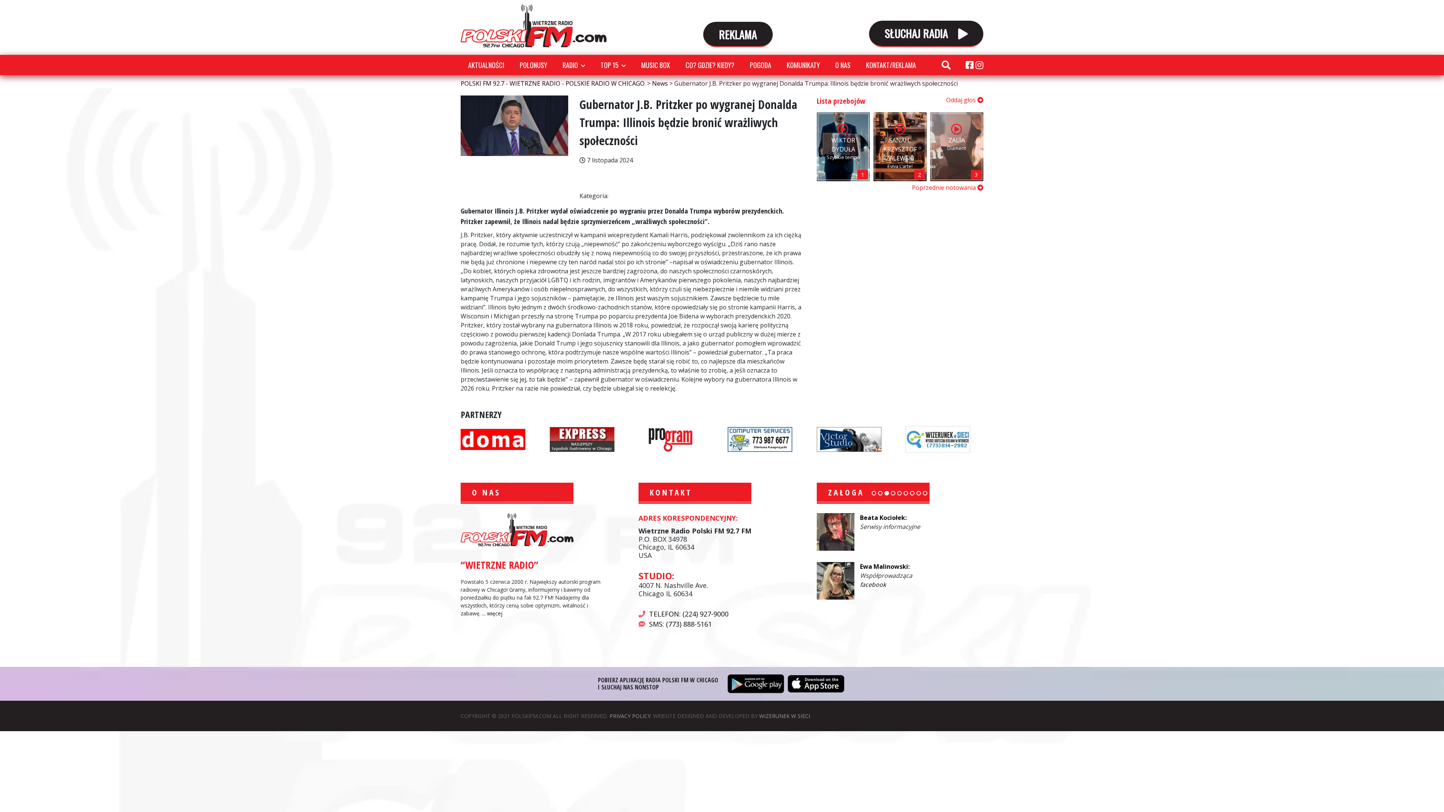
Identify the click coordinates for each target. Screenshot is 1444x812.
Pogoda (760, 65)
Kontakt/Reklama (891, 65)
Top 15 (610, 65)
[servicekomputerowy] (760, 438)
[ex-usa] (582, 438)
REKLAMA (738, 34)
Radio (570, 65)
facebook (873, 584)
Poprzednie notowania (944, 187)
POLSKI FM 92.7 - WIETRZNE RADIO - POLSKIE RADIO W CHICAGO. (534, 26)
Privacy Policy (630, 716)
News (619, 175)
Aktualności (486, 65)
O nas (843, 65)
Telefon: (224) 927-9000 (688, 613)
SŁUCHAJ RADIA (918, 33)
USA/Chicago (627, 196)
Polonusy (533, 65)
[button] (874, 493)
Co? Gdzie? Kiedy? (710, 65)
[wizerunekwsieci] (938, 438)
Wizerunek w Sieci (784, 716)
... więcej (492, 613)
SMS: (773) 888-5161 (680, 624)
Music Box (655, 65)
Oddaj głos (961, 100)
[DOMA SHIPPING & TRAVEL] (493, 438)
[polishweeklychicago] (671, 438)
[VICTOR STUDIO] (849, 438)
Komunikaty (803, 65)
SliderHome (626, 186)
